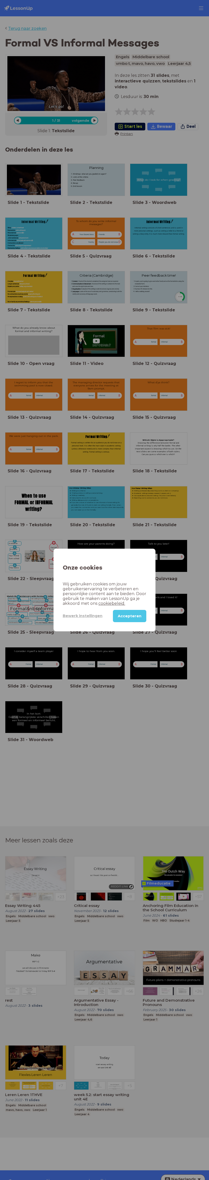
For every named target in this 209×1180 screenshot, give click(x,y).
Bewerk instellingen (82, 615)
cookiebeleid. (111, 603)
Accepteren (129, 616)
